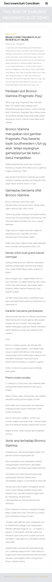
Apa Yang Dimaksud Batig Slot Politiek (22, 48)
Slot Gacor (20, 44)
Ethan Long (10, 44)
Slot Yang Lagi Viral (31, 85)
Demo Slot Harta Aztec (28, 57)
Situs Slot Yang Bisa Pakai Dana (28, 73)
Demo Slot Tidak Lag (36, 60)
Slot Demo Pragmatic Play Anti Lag (27, 79)
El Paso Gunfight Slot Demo (30, 63)
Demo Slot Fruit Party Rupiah (24, 54)
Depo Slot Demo (12, 63)
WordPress (44, 576)
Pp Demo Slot (30, 66)
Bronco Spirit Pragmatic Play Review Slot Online (23, 38)
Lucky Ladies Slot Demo (15, 66)
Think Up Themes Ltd (22, 576)
